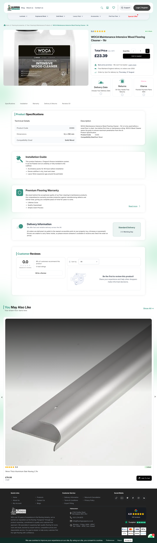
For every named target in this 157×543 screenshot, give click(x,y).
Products (40, 497)
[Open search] (102, 8)
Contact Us (41, 500)
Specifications (10, 103)
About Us (16, 500)
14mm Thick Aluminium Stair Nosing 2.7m (21, 471)
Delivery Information (71, 497)
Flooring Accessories (18, 25)
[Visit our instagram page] (138, 498)
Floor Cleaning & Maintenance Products (39, 25)
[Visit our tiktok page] (116, 498)
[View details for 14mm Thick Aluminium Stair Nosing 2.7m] (78, 392)
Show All (147, 308)
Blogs (39, 503)
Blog (23, 8)
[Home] (13, 7)
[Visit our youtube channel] (122, 498)
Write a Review (40, 273)
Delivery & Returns (50, 103)
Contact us (39, 8)
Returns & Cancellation (92, 497)
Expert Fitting (69, 503)
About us (29, 8)
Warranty (36, 103)
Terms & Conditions (71, 500)
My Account (17, 503)
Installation (24, 103)
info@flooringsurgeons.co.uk (83, 521)
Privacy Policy (89, 500)
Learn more (132, 65)
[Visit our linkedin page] (144, 498)
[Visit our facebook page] (133, 498)
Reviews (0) (66, 103)
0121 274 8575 (78, 517)
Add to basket (136, 56)
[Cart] (107, 7)
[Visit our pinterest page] (127, 498)
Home (8, 25)
